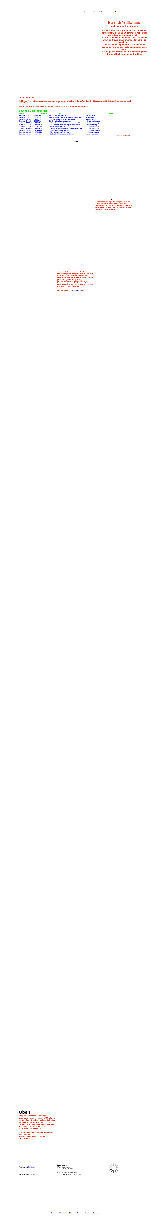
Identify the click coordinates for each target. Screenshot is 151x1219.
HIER (21, 1138)
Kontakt (109, 12)
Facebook (31, 1167)
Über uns (86, 12)
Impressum (118, 12)
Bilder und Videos (98, 12)
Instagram (31, 1174)
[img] (23, 8)
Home (78, 12)
